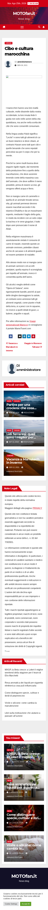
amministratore (24, 62)
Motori (10, 750)
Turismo (8, 43)
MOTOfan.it (24, 13)
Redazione (29, 413)
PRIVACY (37, 508)
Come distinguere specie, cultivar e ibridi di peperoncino (24, 818)
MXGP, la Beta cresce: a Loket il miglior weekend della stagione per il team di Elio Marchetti (24, 673)
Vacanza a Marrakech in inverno (12, 347)
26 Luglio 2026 (16, 853)
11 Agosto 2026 (16, 762)
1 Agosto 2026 (16, 792)
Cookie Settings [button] (11, 904)
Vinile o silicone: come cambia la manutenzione (24, 848)
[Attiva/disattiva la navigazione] (22, 27)
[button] (39, 27)
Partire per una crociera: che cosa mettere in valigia (20, 408)
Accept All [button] (26, 904)
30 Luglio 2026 (16, 823)
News (9, 401)
